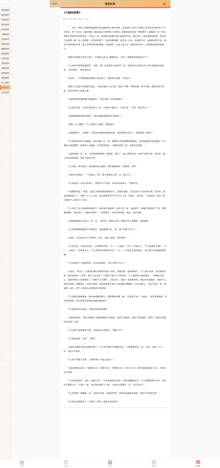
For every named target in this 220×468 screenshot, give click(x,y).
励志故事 (5, 39)
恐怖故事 (5, 54)
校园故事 (5, 78)
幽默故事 (5, 49)
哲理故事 (5, 63)
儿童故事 (5, 34)
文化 (66, 466)
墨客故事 (110, 3)
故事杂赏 (5, 87)
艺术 (110, 466)
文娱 (198, 466)
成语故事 (5, 20)
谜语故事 (5, 73)
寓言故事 (5, 10)
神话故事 (5, 15)
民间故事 (5, 29)
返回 (53, 3)
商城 (154, 466)
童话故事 (5, 24)
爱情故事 (5, 44)
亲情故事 (5, 68)
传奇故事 (5, 58)
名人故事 (5, 83)
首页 (22, 466)
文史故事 (5, 92)
